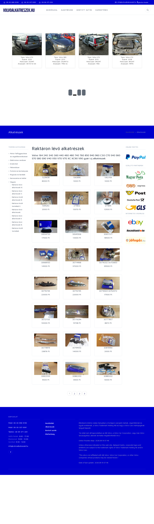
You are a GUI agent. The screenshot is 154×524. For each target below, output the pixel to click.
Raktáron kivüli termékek (17, 229)
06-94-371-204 (47, 2)
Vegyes (13, 182)
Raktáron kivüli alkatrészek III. (17, 198)
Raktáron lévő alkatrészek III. (17, 223)
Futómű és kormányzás (19, 171)
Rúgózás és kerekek (17, 175)
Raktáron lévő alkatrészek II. (17, 217)
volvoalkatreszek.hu (19, 10)
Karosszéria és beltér (18, 178)
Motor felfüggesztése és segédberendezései (18, 154)
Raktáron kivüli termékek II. (17, 204)
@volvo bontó (143, 2)
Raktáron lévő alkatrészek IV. (17, 186)
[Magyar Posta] (136, 175)
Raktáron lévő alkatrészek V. (17, 192)
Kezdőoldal (51, 10)
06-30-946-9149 (12, 2)
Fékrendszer (14, 167)
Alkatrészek (67, 10)
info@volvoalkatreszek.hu (126, 2)
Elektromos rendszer (18, 160)
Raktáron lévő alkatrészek (17, 211)
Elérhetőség (102, 10)
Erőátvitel (14, 164)
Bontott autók (84, 10)
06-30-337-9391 (29, 2)
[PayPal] (136, 157)
